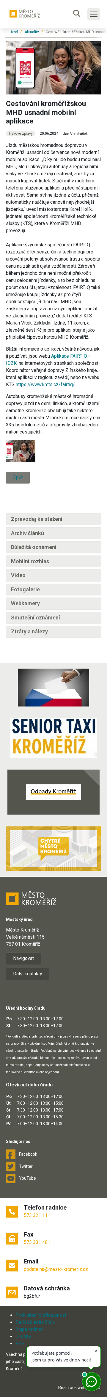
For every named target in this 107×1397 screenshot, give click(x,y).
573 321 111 (37, 1215)
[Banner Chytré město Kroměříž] (53, 848)
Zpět (18, 477)
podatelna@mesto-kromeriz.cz (56, 1269)
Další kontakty (27, 974)
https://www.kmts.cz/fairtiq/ (45, 384)
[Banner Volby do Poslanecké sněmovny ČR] (53, 687)
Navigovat (23, 958)
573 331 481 (37, 1242)
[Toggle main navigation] (93, 14)
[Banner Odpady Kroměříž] (53, 792)
